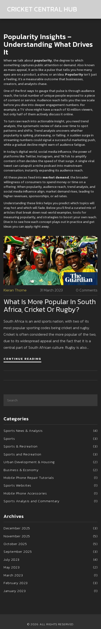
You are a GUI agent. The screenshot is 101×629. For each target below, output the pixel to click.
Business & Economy (50, 469)
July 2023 (50, 559)
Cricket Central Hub (42, 9)
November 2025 (50, 536)
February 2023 (50, 582)
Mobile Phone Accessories (50, 493)
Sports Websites (50, 485)
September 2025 (50, 551)
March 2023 (50, 575)
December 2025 (50, 528)
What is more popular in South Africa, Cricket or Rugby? (50, 305)
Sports (50, 438)
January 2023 (50, 590)
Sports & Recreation (50, 446)
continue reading (22, 358)
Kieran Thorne (15, 290)
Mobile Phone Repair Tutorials (50, 477)
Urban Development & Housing (50, 461)
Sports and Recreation (50, 454)
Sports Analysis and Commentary (50, 500)
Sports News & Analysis (50, 430)
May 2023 (50, 567)
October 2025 (50, 543)
